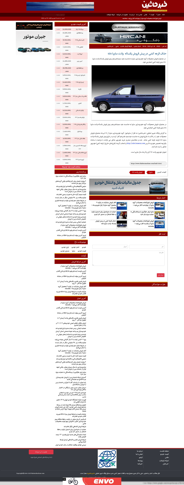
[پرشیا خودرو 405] (60, 6)
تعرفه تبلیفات (111, 15)
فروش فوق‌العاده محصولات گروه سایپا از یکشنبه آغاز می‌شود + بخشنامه (143, 224)
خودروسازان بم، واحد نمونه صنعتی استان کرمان (71, 214)
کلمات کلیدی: (161, 172)
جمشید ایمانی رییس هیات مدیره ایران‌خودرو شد (71, 222)
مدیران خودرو (65, 251)
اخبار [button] (158, 15)
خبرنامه (140, 463)
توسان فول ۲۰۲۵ (80, 82)
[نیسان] (128, 27)
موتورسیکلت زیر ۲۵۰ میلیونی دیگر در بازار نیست (70, 197)
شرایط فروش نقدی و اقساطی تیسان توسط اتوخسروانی (73, 440)
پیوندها (140, 460)
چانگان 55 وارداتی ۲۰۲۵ (80, 124)
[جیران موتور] (34, 43)
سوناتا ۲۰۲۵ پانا (79, 29)
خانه (163, 15)
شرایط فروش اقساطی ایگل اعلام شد (75, 426)
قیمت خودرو (82, 251)
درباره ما (132, 15)
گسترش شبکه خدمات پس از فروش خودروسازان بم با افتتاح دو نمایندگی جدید (71, 378)
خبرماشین (110, 46)
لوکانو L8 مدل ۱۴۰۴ (79, 117)
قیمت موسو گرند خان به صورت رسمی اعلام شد (71, 194)
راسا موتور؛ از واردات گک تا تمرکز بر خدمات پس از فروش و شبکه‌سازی (71, 383)
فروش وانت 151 (137, 172)
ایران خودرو (65, 247)
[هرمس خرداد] (92, 481)
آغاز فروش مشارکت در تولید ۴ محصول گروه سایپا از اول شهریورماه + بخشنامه (103, 205)
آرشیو (141, 457)
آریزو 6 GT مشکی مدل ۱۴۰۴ (80, 153)
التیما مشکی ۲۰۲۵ (79, 40)
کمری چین (79, 61)
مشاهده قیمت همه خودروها (71, 166)
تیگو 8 (79, 89)
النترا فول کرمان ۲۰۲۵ (79, 75)
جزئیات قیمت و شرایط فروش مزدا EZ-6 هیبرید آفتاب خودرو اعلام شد (71, 292)
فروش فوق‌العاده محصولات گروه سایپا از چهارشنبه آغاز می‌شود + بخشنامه (142, 18)
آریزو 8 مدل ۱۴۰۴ (80, 160)
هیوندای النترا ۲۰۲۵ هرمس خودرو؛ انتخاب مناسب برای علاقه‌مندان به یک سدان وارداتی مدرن (72, 394)
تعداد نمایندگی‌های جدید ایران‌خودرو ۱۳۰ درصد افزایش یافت (71, 435)
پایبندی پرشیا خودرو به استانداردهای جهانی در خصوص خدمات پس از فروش (71, 218)
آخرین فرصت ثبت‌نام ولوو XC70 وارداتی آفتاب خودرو (71, 231)
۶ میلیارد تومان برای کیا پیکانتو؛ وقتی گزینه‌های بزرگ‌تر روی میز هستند (70, 182)
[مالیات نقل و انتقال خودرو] (128, 186)
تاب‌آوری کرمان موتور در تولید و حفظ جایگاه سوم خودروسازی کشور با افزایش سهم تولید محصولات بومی (70, 421)
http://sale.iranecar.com (136, 143)
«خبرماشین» (91, 473)
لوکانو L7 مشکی (80, 110)
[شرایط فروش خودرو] (34, 26)
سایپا (151, 172)
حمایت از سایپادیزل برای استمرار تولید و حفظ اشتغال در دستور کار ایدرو (103, 213)
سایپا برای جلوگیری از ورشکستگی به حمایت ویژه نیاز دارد (142, 213)
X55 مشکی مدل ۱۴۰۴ (80, 139)
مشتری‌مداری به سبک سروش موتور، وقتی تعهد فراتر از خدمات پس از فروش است (71, 190)
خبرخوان (166, 463)
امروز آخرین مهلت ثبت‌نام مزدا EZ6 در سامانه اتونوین (71, 236)
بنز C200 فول (79, 68)
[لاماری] (128, 38)
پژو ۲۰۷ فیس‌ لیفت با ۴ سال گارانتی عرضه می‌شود (70, 210)
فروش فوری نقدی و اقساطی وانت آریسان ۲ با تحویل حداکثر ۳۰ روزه (71, 282)
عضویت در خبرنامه (122, 15)
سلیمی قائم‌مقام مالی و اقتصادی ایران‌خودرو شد (71, 186)
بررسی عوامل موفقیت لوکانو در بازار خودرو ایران (71, 445)
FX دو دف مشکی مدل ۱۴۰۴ (79, 96)
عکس (145, 15)
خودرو (84, 247)
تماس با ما (139, 15)
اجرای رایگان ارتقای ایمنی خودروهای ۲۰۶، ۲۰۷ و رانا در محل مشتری (71, 324)
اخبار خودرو (75, 247)
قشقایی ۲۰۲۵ (80, 47)
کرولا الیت (79, 54)
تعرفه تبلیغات (164, 460)
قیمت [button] (152, 15)
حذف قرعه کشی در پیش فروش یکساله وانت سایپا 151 (106, 222)
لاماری (79, 103)
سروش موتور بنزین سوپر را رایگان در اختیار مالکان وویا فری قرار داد (72, 388)
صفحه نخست (164, 451)
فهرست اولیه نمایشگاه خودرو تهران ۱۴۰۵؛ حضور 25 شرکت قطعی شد (71, 401)
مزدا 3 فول (79, 132)
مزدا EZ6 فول (79, 33)
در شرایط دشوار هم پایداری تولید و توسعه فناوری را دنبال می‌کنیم (70, 201)
